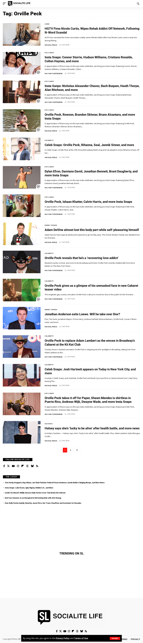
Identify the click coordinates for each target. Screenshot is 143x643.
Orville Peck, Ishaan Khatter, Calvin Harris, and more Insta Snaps (88, 201)
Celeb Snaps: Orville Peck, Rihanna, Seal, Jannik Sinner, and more (89, 145)
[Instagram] (18, 466)
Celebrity (49, 140)
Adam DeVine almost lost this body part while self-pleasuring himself (92, 230)
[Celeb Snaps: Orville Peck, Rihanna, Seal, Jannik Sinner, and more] (21, 149)
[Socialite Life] (20, 3)
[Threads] (27, 466)
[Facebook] (4, 466)
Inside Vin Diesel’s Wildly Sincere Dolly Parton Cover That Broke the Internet (35, 493)
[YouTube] (13, 466)
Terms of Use (81, 638)
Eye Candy (49, 52)
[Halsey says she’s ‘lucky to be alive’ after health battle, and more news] (21, 432)
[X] (8, 466)
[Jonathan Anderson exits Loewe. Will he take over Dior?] (21, 318)
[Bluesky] (32, 466)
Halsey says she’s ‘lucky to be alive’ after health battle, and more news (92, 428)
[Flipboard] (22, 466)
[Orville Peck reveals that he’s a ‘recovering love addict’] (21, 262)
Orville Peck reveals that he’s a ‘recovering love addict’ (81, 258)
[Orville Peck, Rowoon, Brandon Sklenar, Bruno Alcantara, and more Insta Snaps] (21, 120)
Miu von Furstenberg (54, 73)
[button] (115, 638)
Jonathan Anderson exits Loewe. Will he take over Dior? (82, 314)
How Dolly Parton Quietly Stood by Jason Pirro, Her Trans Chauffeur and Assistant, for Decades (43, 503)
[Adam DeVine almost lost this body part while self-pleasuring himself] (21, 234)
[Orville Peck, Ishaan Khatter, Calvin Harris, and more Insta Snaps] (21, 205)
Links (47, 24)
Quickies (49, 423)
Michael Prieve (51, 45)
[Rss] (37, 466)
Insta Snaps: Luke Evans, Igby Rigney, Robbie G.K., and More (29, 488)
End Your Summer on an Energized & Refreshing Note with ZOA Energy (33, 498)
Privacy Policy (63, 638)
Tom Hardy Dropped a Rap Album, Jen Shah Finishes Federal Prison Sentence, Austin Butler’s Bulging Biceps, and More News (55, 483)
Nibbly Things (51, 225)
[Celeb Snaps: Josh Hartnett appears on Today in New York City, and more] (21, 375)
